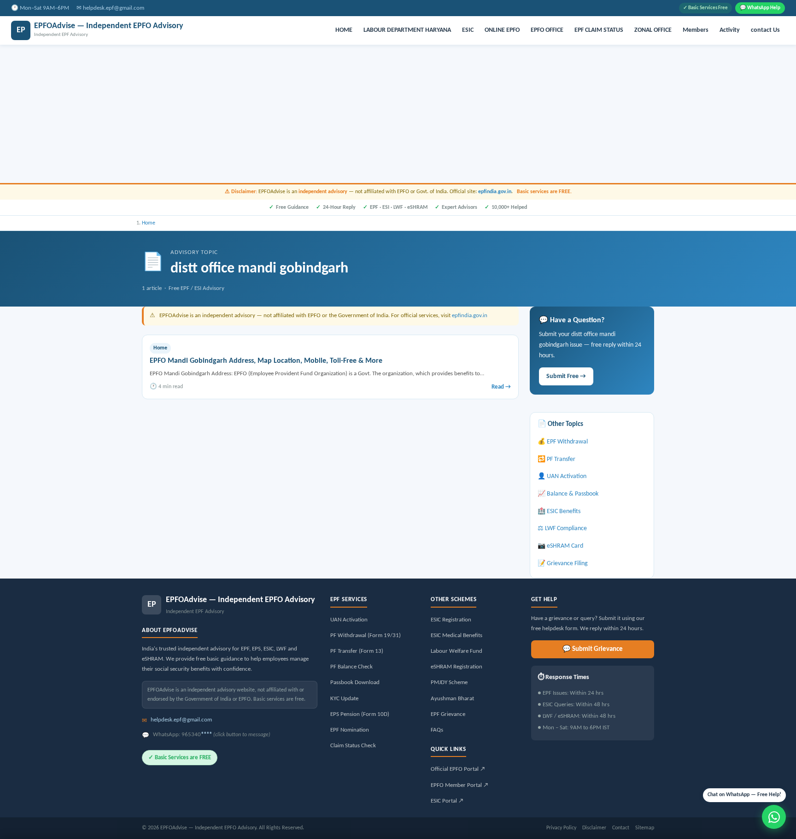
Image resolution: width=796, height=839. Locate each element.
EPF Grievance (448, 714)
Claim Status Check (353, 746)
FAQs (437, 730)
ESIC (468, 30)
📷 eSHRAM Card (560, 546)
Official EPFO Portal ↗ (458, 769)
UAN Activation (349, 620)
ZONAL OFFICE (653, 30)
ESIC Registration (451, 620)
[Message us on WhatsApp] (774, 817)
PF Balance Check (351, 667)
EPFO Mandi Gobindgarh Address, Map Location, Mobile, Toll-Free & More (266, 361)
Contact (620, 828)
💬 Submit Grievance (592, 649)
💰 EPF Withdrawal (563, 442)
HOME (343, 30)
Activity (730, 30)
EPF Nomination (349, 730)
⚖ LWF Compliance (562, 529)
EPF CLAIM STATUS (598, 30)
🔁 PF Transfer (556, 459)
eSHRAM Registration (456, 667)
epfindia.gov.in (494, 192)
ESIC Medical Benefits (456, 635)
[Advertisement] (398, 113)
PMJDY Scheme (449, 682)
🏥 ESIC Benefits (559, 511)
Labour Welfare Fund (456, 651)
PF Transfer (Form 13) (356, 651)
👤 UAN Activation (562, 476)
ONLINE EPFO (502, 30)
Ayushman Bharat (452, 699)
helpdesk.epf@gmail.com (113, 8)
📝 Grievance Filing (563, 564)
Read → (501, 387)
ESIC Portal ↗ (447, 801)
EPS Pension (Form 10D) (359, 714)
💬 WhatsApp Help (760, 8)
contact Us (765, 30)
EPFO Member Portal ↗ (459, 785)
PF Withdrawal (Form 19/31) (365, 635)
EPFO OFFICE (547, 30)
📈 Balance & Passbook (568, 494)
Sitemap (644, 828)
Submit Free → (566, 376)
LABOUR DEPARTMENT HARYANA (407, 30)
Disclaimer (594, 828)
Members (695, 30)
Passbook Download (355, 682)
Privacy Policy (561, 828)
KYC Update (344, 699)
